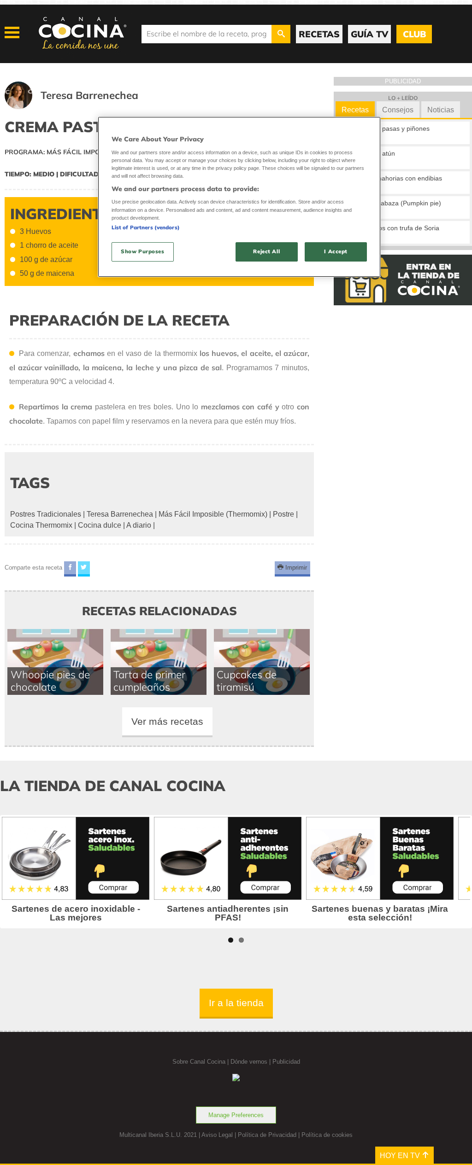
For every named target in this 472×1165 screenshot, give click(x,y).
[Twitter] (84, 569)
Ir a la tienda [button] (236, 1002)
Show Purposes (142, 251)
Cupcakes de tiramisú (247, 680)
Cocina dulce (99, 525)
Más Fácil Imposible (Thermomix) (213, 514)
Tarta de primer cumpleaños (149, 680)
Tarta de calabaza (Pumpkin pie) (394, 203)
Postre (283, 514)
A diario (138, 525)
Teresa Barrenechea (120, 514)
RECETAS (319, 34)
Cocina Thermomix (41, 525)
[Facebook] (70, 569)
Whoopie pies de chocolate (50, 680)
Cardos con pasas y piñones (388, 128)
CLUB (414, 34)
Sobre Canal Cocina (198, 1061)
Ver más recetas (167, 721)
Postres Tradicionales (45, 514)
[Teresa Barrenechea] (83, 107)
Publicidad (286, 1061)
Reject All (266, 251)
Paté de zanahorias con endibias (394, 178)
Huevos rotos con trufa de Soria (393, 228)
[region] (239, 196)
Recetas (355, 110)
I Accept (336, 251)
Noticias (440, 110)
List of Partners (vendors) (146, 227)
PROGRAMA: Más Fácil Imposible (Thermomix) (85, 152)
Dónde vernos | (251, 1061)
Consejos (397, 110)
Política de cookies (327, 1134)
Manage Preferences (236, 1115)
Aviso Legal (217, 1134)
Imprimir (295, 567)
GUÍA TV (369, 34)
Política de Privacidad (267, 1134)
